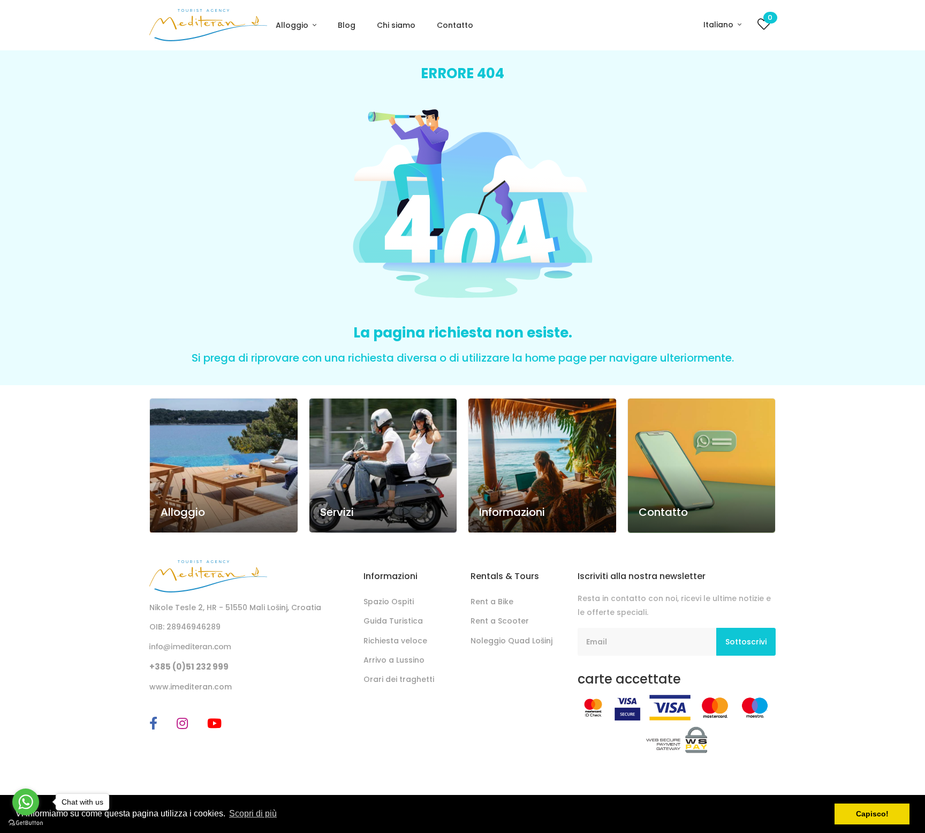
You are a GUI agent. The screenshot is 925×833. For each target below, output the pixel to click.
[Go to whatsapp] (25, 802)
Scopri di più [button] (253, 813)
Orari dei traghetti (398, 679)
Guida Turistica (393, 621)
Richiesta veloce (395, 640)
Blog (346, 25)
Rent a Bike (492, 601)
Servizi (337, 512)
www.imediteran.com (190, 686)
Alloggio (293, 25)
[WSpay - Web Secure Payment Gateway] (676, 739)
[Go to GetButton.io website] (26, 822)
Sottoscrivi (746, 641)
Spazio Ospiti (388, 601)
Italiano (719, 24)
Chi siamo (396, 25)
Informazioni (512, 512)
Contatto (455, 25)
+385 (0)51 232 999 (189, 666)
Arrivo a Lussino (393, 660)
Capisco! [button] (872, 813)
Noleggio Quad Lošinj (511, 640)
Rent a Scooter (500, 621)
